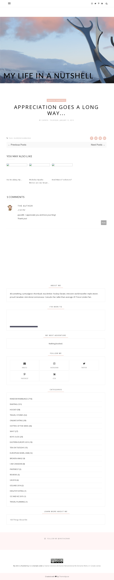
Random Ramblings (56, 100)
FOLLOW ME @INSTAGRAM (58, 538)
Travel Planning (17, 501)
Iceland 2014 (15, 485)
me (30, 566)
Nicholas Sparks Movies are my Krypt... (39, 181)
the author (25, 205)
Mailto (24, 368)
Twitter (84, 368)
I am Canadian (16, 464)
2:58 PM (21, 210)
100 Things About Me (18, 519)
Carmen (45, 120)
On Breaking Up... (14, 179)
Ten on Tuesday (17, 447)
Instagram (54, 368)
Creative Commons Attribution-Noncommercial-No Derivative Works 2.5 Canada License (72, 566)
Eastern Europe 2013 (19, 442)
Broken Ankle (16, 458)
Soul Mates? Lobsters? (62, 179)
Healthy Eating (17, 491)
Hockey (13, 409)
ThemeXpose (64, 576)
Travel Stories (16, 415)
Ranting (13, 404)
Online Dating (16, 420)
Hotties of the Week (19, 426)
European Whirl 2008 (19, 453)
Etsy (54, 378)
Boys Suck (14, 436)
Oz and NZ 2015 (16, 496)
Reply (104, 222)
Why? (12, 431)
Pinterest (24, 378)
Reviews (13, 474)
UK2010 (13, 480)
